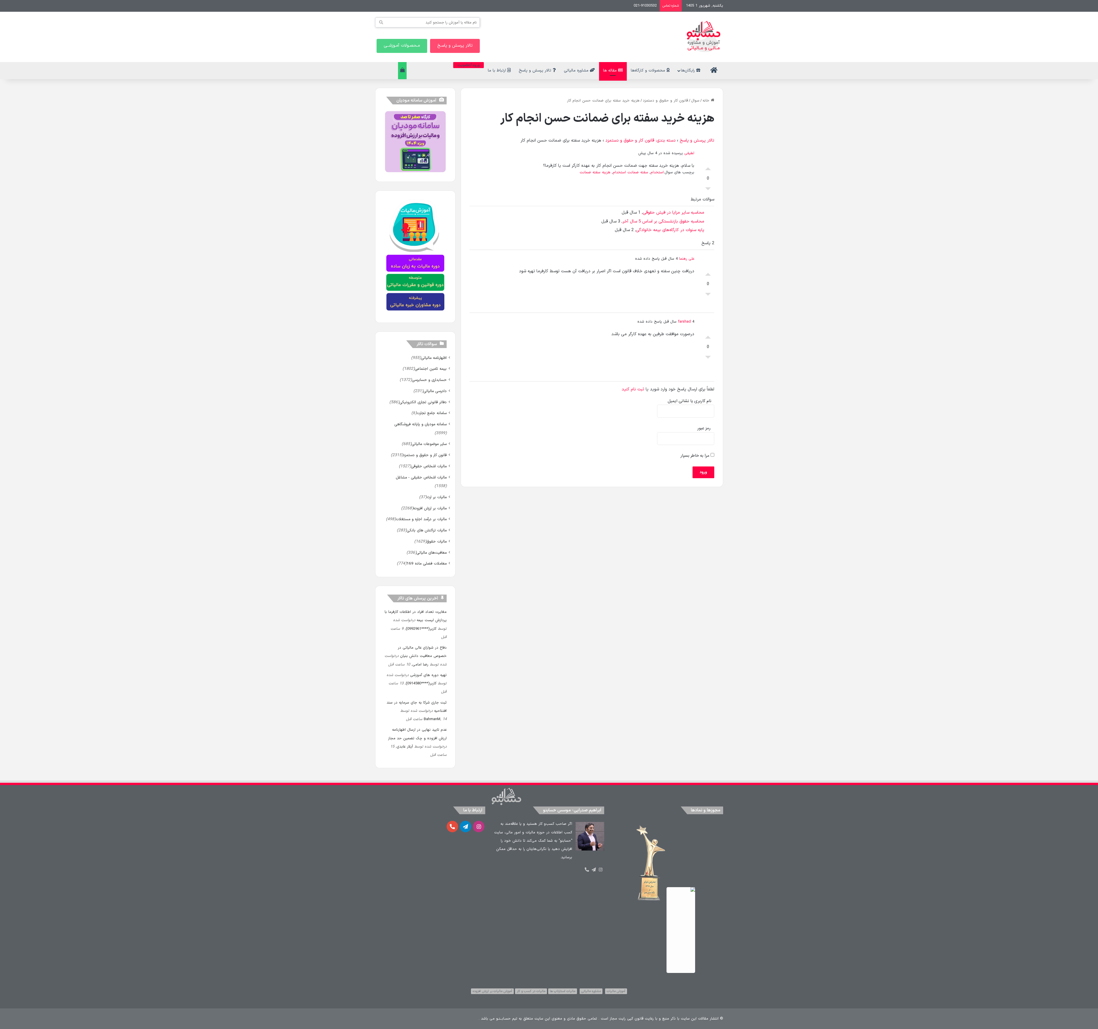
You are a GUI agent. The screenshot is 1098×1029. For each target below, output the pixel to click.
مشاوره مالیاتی (577, 70)
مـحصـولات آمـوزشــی (402, 45)
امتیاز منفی (708, 190)
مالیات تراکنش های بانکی (427, 530)
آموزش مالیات (616, 991)
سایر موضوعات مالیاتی (429, 444)
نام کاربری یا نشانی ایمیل (689, 401)
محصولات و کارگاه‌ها (649, 70)
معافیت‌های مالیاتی (431, 553)
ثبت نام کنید (633, 389)
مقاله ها (610, 70)
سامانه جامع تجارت (432, 413)
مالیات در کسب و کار (531, 991)
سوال (695, 101)
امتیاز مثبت (708, 167)
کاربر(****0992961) (421, 629)
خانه (707, 101)
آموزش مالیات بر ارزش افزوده (492, 991)
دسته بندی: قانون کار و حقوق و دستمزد (640, 140)
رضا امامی (420, 665)
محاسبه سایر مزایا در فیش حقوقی (673, 212)
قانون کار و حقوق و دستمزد (665, 101)
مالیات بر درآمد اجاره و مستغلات (421, 519)
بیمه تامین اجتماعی (431, 369)
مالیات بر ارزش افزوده (430, 508)
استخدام (657, 172)
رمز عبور (704, 428)
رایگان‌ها (688, 70)
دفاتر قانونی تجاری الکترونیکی (423, 402)
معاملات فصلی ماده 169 (427, 564)
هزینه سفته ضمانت (595, 172)
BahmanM (432, 719)
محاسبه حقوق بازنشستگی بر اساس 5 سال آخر (663, 221)
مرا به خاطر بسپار (696, 455)
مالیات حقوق (436, 542)
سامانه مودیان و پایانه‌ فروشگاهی (420, 424)
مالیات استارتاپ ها (562, 991)
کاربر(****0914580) (421, 683)
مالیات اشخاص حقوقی (429, 466)
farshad (684, 322)
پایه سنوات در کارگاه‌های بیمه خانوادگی (670, 230)
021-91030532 (645, 6)
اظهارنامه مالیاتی (434, 358)
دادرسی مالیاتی (435, 391)
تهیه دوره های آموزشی (428, 675)
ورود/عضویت (468, 65)
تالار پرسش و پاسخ (536, 70)
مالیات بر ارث (437, 497)
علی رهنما (686, 259)
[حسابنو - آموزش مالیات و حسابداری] (703, 36)
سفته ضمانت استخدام (630, 172)
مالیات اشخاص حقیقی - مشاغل (421, 477)
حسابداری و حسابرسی (429, 380)
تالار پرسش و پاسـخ (455, 45)
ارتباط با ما (497, 70)
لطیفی (689, 153)
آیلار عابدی (405, 747)
